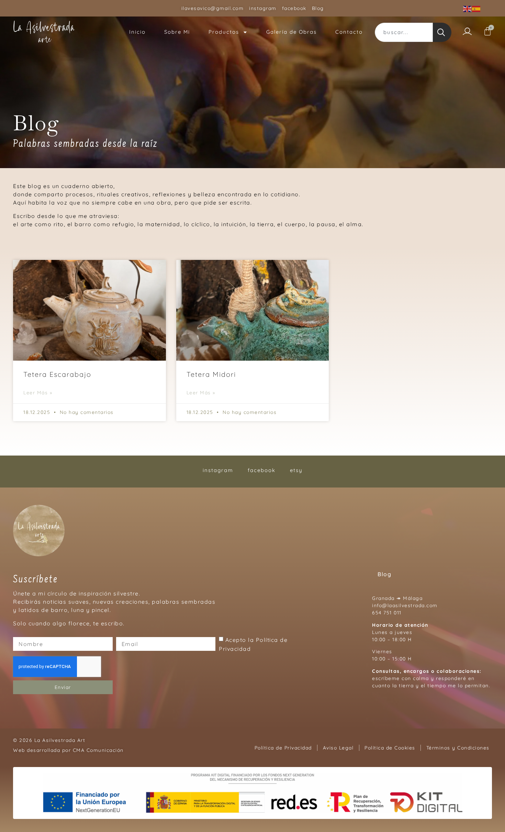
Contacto (349, 32)
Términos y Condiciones (458, 748)
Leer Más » (37, 393)
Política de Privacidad (283, 748)
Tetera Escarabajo (57, 374)
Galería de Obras (291, 32)
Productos (224, 32)
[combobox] (404, 32)
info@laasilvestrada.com (405, 605)
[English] (467, 8)
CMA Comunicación (98, 750)
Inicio (137, 32)
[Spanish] (476, 8)
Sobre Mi (177, 32)
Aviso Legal (338, 748)
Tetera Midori (211, 374)
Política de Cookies (389, 748)
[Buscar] (442, 32)
